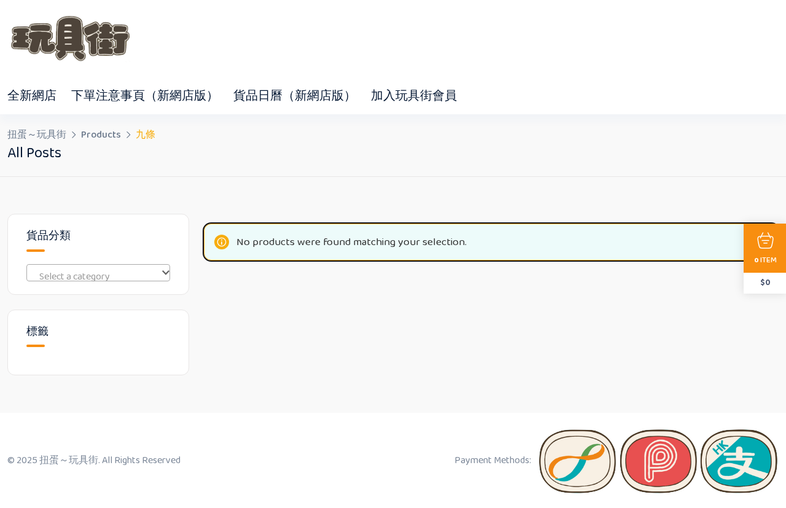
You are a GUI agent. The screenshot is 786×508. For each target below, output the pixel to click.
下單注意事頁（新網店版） (145, 96)
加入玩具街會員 (414, 96)
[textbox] (98, 277)
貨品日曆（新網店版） (294, 96)
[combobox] (98, 272)
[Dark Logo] (68, 38)
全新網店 (31, 96)
